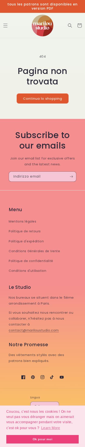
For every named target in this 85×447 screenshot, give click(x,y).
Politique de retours (25, 231)
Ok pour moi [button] (43, 439)
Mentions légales (22, 221)
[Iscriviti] (71, 176)
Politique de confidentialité (31, 261)
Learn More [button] (50, 428)
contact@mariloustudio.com (34, 330)
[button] (5, 25)
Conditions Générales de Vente (34, 251)
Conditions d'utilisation (27, 271)
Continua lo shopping (42, 98)
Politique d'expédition (26, 241)
